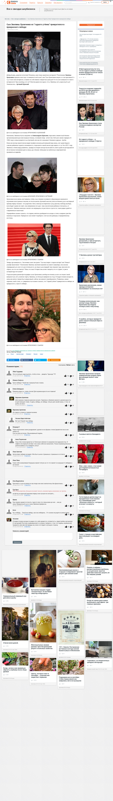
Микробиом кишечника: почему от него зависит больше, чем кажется (96, 774)
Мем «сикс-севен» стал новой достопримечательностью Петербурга (90, 467)
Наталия (15, 519)
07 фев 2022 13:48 (18, 514)
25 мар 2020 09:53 (18, 466)
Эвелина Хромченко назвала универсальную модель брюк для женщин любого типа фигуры (90, 376)
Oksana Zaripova (18, 380)
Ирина (15, 500)
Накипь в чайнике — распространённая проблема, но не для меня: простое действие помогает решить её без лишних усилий (98, 570)
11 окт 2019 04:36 (20, 447)
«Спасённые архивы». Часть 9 (98, 743)
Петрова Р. (16, 427)
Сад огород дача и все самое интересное (89, 385)
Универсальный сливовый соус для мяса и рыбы (14, 597)
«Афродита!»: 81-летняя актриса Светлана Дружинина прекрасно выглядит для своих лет (88, 40)
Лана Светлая (17, 452)
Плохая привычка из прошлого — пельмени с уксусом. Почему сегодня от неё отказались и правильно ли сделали (42, 755)
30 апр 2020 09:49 (18, 526)
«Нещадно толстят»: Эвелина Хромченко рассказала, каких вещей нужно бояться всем (90, 196)
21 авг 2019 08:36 (18, 393)
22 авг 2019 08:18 (20, 405)
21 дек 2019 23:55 (18, 495)
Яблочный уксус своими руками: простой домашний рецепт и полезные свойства (42, 646)
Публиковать (17, 542)
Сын (12, 354)
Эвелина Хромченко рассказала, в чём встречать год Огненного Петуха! (90, 240)
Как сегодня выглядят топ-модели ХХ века (90, 35)
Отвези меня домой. (10, 643)
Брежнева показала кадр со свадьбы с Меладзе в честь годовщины (90, 45)
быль (35, 354)
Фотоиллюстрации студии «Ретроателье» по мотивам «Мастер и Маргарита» (41, 591)
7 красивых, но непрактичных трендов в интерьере (98, 661)
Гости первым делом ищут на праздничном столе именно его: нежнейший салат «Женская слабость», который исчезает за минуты (90, 500)
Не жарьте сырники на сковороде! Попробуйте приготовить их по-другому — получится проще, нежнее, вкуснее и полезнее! (14, 746)
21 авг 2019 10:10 (18, 376)
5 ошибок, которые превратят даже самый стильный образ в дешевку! (90, 320)
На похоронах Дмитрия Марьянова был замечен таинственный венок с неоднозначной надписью (89, 57)
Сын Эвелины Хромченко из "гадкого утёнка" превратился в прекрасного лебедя (49, 19)
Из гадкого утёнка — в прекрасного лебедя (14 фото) (90, 140)
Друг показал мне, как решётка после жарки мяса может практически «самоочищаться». (43, 788)
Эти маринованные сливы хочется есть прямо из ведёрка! (43, 696)
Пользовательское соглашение (88, 62)
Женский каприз (83, 81)
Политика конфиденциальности (88, 64)
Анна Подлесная (21, 439)
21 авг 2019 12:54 (18, 384)
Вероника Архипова (21, 397)
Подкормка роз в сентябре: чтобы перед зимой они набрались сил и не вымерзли (70, 679)
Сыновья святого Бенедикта (89, 434)
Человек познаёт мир (92, 669)
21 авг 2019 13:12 (18, 435)
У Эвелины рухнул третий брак (90, 255)
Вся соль (7, 19)
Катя (14, 510)
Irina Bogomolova (18, 481)
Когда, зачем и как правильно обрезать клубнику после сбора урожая (15, 669)
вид (41, 354)
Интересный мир (83, 133)
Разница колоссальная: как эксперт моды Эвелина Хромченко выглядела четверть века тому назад (89, 303)
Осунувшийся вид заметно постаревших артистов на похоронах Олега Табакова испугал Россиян (90, 51)
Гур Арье (15, 489)
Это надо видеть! (83, 147)
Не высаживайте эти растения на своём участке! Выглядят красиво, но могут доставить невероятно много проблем (70, 759)
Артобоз (81, 441)
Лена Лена (16, 460)
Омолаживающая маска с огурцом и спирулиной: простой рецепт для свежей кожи (70, 571)
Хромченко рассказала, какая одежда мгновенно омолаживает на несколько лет (91, 286)
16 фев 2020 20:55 (18, 456)
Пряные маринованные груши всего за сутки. (70, 726)
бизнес (28, 354)
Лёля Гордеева (18, 371)
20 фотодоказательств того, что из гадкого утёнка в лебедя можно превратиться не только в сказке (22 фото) (91, 71)
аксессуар (20, 354)
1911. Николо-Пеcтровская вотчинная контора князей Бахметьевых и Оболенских (69, 648)
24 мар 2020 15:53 (18, 485)
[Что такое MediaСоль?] (110, 1)
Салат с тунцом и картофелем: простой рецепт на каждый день (90, 536)
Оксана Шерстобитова (23, 418)
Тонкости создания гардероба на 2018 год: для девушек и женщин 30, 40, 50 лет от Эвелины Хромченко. (90, 91)
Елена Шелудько (18, 389)
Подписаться (91, 25)
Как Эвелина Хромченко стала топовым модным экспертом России (90, 125)
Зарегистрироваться (95, 2)
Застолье (81, 510)
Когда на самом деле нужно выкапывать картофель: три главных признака (97, 602)
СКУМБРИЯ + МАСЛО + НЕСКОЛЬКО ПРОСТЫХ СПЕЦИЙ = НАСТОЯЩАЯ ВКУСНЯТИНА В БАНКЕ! (12, 714)
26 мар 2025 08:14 (18, 506)
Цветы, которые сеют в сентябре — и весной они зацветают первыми (40, 675)
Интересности (82, 261)
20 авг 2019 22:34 (18, 414)
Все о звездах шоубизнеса (21, 8)
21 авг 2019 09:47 (20, 422)
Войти (105, 2)
